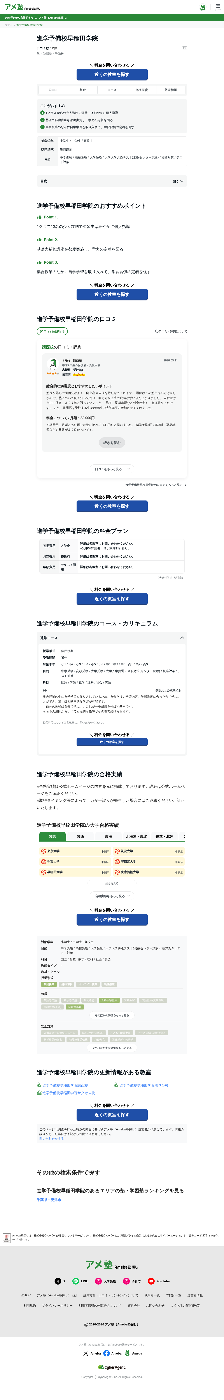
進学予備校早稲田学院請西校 (65, 1085)
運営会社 (134, 1305)
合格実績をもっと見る (110, 896)
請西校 (48, 347)
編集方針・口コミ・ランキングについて (110, 1295)
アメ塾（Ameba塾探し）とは (57, 1295)
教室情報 (171, 89)
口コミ (53, 89)
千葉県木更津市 (49, 1199)
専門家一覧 (173, 1295)
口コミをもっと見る (108, 469)
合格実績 (141, 89)
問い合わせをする (51, 1138)
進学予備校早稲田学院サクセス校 (68, 1093)
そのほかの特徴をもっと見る (112, 1015)
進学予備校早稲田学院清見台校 (143, 1085)
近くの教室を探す (112, 74)
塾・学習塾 (44, 53)
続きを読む (112, 442)
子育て (136, 1281)
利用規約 (30, 1305)
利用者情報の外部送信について (100, 1305)
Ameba (96, 1353)
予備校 (59, 53)
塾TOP (9, 24)
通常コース (49, 637)
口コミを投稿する (54, 331)
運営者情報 (195, 1295)
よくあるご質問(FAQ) (185, 1305)
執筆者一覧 (152, 1295)
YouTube (163, 1281)
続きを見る (112, 883)
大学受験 (110, 1281)
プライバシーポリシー (57, 1305)
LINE (84, 1281)
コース (112, 89)
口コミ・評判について (173, 331)
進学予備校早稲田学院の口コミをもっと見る (154, 485)
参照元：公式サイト (168, 690)
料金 (83, 89)
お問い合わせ (155, 1305)
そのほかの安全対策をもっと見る (112, 1048)
